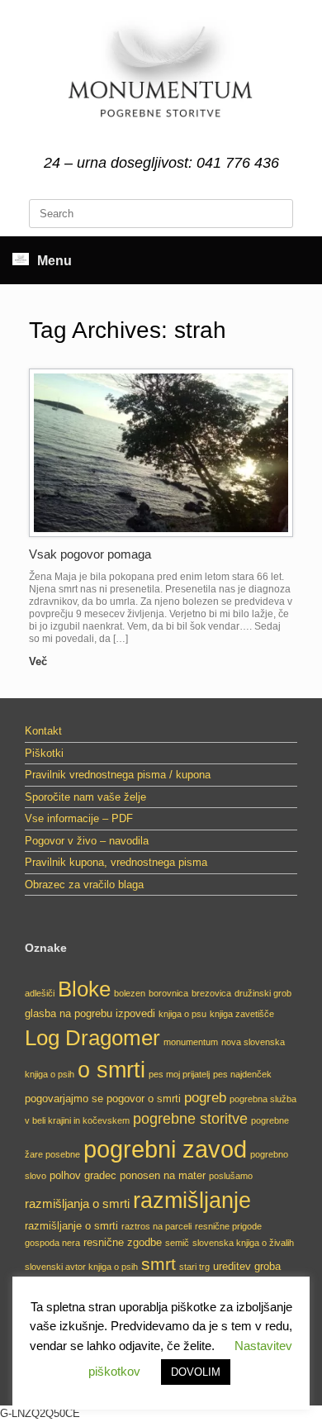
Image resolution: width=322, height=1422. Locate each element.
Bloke (84, 989)
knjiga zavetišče (242, 1014)
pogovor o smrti (144, 1098)
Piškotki (44, 753)
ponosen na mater (163, 1175)
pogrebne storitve (190, 1118)
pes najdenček (242, 1074)
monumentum (190, 1042)
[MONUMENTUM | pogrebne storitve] (161, 78)
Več (39, 661)
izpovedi (135, 1013)
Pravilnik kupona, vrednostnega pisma (116, 862)
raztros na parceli (156, 1226)
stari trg (194, 1267)
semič (177, 1243)
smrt (158, 1263)
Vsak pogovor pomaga (90, 554)
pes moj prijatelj (179, 1074)
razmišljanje (192, 1200)
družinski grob (262, 993)
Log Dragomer (92, 1037)
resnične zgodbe (122, 1242)
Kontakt (43, 731)
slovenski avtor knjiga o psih (81, 1267)
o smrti (111, 1070)
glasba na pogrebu (68, 1013)
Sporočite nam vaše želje (85, 797)
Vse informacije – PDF (79, 818)
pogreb (205, 1098)
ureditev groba (247, 1266)
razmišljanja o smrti (77, 1203)
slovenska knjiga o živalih (243, 1243)
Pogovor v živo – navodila (87, 841)
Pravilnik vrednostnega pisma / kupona (118, 774)
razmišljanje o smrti (71, 1226)
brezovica (211, 993)
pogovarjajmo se (64, 1098)
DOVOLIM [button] (195, 1372)
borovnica (168, 993)
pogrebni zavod (165, 1149)
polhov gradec (83, 1175)
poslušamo (231, 1176)
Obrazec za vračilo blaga (84, 884)
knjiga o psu (182, 1014)
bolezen (129, 993)
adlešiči (39, 993)
